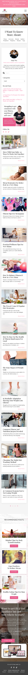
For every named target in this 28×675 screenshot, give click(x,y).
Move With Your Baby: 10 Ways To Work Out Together (13, 153)
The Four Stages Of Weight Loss (13, 369)
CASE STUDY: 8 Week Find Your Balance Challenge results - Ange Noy (13, 90)
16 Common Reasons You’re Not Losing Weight (13, 492)
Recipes (19, 40)
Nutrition (22, 39)
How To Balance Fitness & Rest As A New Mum (13, 276)
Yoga (23, 40)
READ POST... (21, 160)
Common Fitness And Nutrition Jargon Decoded (13, 430)
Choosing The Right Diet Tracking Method (12, 461)
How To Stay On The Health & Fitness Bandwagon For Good (13, 339)
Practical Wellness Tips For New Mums (13, 245)
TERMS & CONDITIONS (13, 672)
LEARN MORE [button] (8, 640)
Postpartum (6, 40)
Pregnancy (12, 40)
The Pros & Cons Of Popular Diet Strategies (14, 307)
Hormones (11, 39)
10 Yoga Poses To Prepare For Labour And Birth (13, 95)
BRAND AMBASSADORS (13, 670)
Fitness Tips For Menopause (13, 214)
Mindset (17, 39)
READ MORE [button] (14, 545)
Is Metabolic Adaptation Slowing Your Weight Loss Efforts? (13, 400)
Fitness (5, 39)
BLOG (5, 670)
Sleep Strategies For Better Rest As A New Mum (13, 184)
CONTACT (22, 672)
